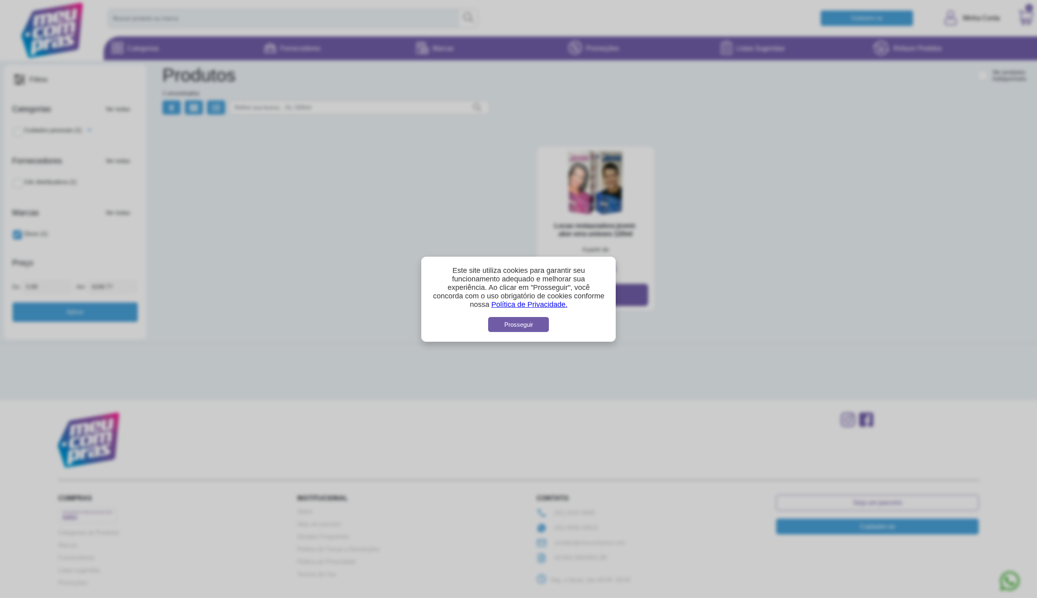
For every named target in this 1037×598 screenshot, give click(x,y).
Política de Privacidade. (529, 304)
